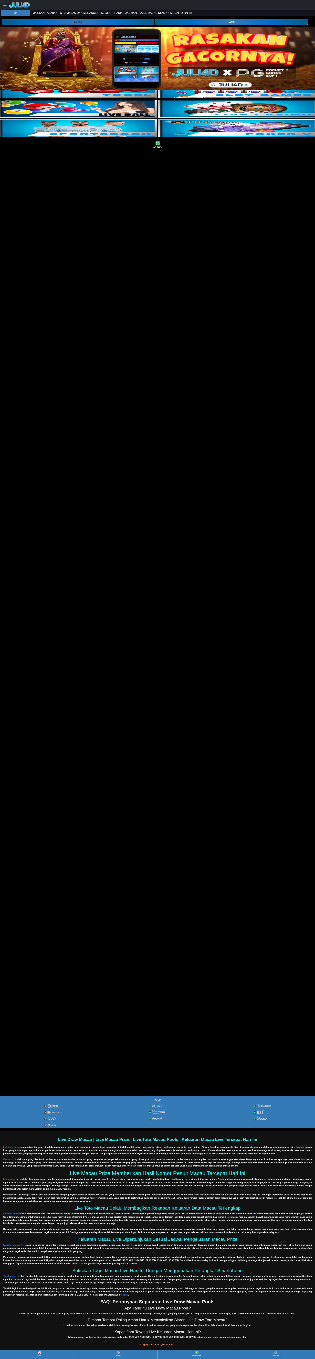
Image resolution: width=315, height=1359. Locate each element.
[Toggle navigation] (4, 5)
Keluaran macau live (14, 1245)
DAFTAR (78, 22)
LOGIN (232, 22)
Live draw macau (12, 1147)
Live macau (9, 1179)
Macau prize (9, 1159)
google (124, 1295)
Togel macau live (12, 1276)
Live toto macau (11, 1213)
